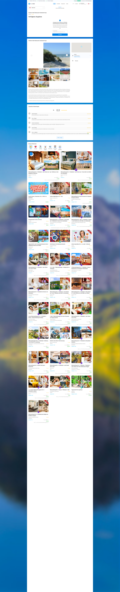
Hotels (67, 3)
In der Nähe (58, 3)
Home (54, 3)
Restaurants (63, 3)
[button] (31, 55)
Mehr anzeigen (60, 137)
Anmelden (60, 34)
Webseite (81, 60)
